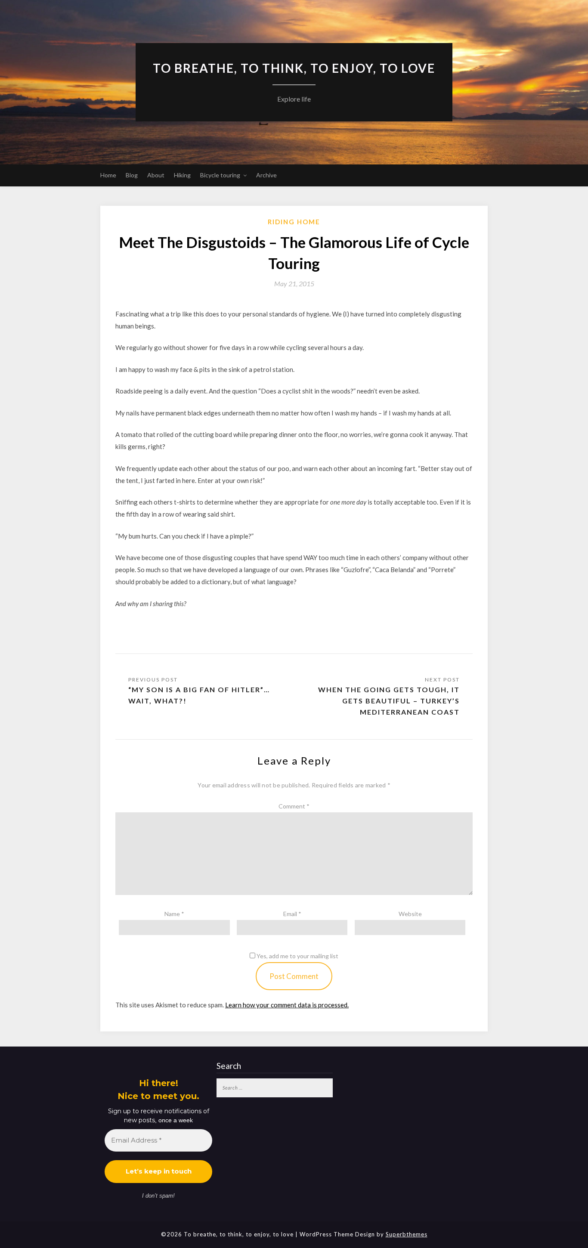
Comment (294, 806)
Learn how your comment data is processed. (287, 1005)
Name (174, 913)
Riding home (294, 222)
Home (108, 175)
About (155, 175)
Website (410, 913)
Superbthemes (406, 1234)
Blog (132, 175)
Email (292, 913)
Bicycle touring (220, 175)
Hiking (182, 175)
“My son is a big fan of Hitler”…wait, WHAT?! (199, 695)
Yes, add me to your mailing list (296, 956)
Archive (266, 175)
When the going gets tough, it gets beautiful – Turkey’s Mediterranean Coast (389, 700)
